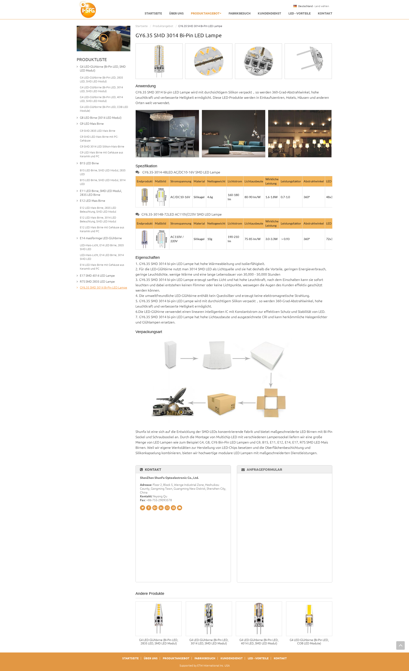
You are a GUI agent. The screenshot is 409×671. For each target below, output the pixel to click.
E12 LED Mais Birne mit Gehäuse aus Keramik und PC (102, 229)
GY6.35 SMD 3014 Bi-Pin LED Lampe (103, 287)
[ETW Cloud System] (179, 507)
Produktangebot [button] (205, 13)
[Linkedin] (161, 507)
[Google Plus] (154, 507)
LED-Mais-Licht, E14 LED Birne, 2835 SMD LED (102, 247)
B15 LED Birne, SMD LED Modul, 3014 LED (102, 182)
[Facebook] (148, 507)
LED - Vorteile (299, 13)
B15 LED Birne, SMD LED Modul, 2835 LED (102, 172)
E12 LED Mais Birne (92, 200)
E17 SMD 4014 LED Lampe (97, 275)
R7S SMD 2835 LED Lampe (97, 281)
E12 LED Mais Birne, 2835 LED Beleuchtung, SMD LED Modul (98, 209)
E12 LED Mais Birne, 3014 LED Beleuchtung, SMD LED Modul (98, 219)
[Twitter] (142, 507)
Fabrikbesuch (240, 13)
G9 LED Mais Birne (92, 123)
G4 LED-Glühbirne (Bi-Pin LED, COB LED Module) (309, 641)
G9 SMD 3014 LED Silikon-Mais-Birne (102, 146)
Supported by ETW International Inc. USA (205, 665)
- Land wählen (313, 6)
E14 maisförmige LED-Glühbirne (101, 238)
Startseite (153, 13)
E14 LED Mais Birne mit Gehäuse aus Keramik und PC (102, 266)
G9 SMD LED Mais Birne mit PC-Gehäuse (99, 138)
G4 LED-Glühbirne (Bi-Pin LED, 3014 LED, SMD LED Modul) (208, 641)
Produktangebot (163, 25)
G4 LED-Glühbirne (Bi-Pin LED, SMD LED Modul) (103, 68)
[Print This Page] (173, 507)
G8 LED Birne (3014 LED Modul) (100, 117)
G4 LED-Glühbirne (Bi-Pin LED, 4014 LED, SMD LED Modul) (258, 641)
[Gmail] (167, 507)
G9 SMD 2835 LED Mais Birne (97, 130)
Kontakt (325, 13)
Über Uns (176, 13)
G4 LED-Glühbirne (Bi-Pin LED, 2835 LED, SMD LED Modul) (158, 641)
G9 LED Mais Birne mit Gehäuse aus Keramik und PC (101, 154)
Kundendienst (269, 13)
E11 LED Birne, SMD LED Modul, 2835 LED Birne (101, 192)
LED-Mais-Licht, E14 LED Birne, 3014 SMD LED (102, 256)
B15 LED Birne (89, 163)
